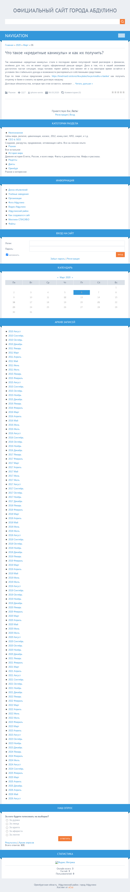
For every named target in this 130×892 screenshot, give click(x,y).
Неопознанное (15, 132)
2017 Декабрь (15, 501)
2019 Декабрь (15, 603)
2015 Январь (14, 374)
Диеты (11, 164)
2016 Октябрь (15, 442)
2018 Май (13, 522)
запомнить (14, 255)
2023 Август (14, 735)
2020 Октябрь (15, 645)
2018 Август (14, 535)
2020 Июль (14, 633)
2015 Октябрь (15, 391)
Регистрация (61, 114)
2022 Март (13, 705)
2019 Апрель (14, 569)
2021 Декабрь (15, 692)
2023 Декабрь (15, 747)
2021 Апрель (14, 671)
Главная (9, 45)
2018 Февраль (15, 510)
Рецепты (12, 160)
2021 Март (13, 667)
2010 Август (14, 331)
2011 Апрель (14, 357)
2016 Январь (14, 403)
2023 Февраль (15, 722)
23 (14, 307)
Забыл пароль (57, 258)
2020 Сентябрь (16, 641)
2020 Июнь (13, 628)
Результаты (11, 842)
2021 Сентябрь (16, 679)
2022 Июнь (13, 713)
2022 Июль (14, 718)
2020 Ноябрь (14, 650)
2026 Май (13, 794)
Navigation (16, 35)
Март (25, 45)
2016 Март (13, 412)
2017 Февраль (15, 459)
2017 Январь (14, 454)
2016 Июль (14, 429)
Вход (72, 114)
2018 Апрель (14, 518)
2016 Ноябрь (14, 446)
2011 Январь (14, 348)
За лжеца (14, 824)
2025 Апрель (14, 781)
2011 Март (13, 352)
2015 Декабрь (15, 399)
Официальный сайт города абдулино (65, 10)
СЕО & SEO (14, 139)
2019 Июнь (13, 577)
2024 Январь (14, 752)
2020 (18, 45)
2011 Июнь (13, 365)
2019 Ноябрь (14, 599)
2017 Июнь (13, 476)
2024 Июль (14, 760)
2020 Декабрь (15, 654)
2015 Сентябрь (16, 386)
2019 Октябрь (15, 594)
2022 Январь (14, 696)
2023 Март (13, 726)
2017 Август (14, 484)
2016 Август (14, 433)
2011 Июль (13, 369)
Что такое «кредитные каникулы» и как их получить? (54, 52)
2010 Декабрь (15, 344)
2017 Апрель (14, 467)
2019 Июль (14, 582)
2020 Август (14, 637)
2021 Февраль (15, 662)
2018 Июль (14, 531)
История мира (15, 153)
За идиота (14, 827)
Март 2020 (65, 277)
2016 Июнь (13, 425)
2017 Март (13, 463)
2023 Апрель (14, 730)
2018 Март (13, 514)
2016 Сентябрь (16, 437)
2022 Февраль (15, 701)
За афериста (16, 831)
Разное (12, 92)
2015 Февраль (15, 378)
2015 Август (14, 382)
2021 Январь (14, 658)
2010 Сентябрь (16, 335)
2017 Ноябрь (14, 497)
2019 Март (13, 565)
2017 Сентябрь (16, 488)
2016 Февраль (15, 408)
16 (14, 302)
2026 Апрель (14, 790)
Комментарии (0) (73, 92)
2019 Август (14, 586)
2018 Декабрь (15, 552)
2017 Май (13, 471)
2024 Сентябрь (16, 769)
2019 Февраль (15, 560)
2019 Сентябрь (16, 590)
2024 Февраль (15, 756)
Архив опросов (26, 842)
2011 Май (13, 361)
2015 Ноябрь (14, 395)
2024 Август (14, 764)
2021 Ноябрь (14, 688)
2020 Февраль (15, 611)
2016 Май (13, 420)
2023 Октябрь (15, 739)
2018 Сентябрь (16, 539)
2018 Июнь (13, 526)
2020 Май (13, 624)
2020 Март (13, 616)
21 (99, 302)
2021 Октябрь (15, 684)
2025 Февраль (15, 773)
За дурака (14, 820)
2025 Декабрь (15, 785)
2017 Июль (14, 480)
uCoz (70, 887)
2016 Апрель (14, 416)
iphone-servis (36, 92)
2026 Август (14, 798)
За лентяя (14, 834)
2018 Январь (14, 505)
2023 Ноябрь (14, 743)
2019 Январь (14, 556)
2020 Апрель (14, 620)
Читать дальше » (84, 83)
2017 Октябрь (15, 493)
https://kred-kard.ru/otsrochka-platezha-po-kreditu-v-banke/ (80, 76)
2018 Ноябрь (14, 548)
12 (65, 297)
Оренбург (13, 168)
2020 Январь (14, 607)
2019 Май (13, 573)
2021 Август (14, 675)
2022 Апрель (14, 709)
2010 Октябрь (15, 340)
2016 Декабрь (15, 450)
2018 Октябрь (15, 543)
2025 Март (13, 777)
